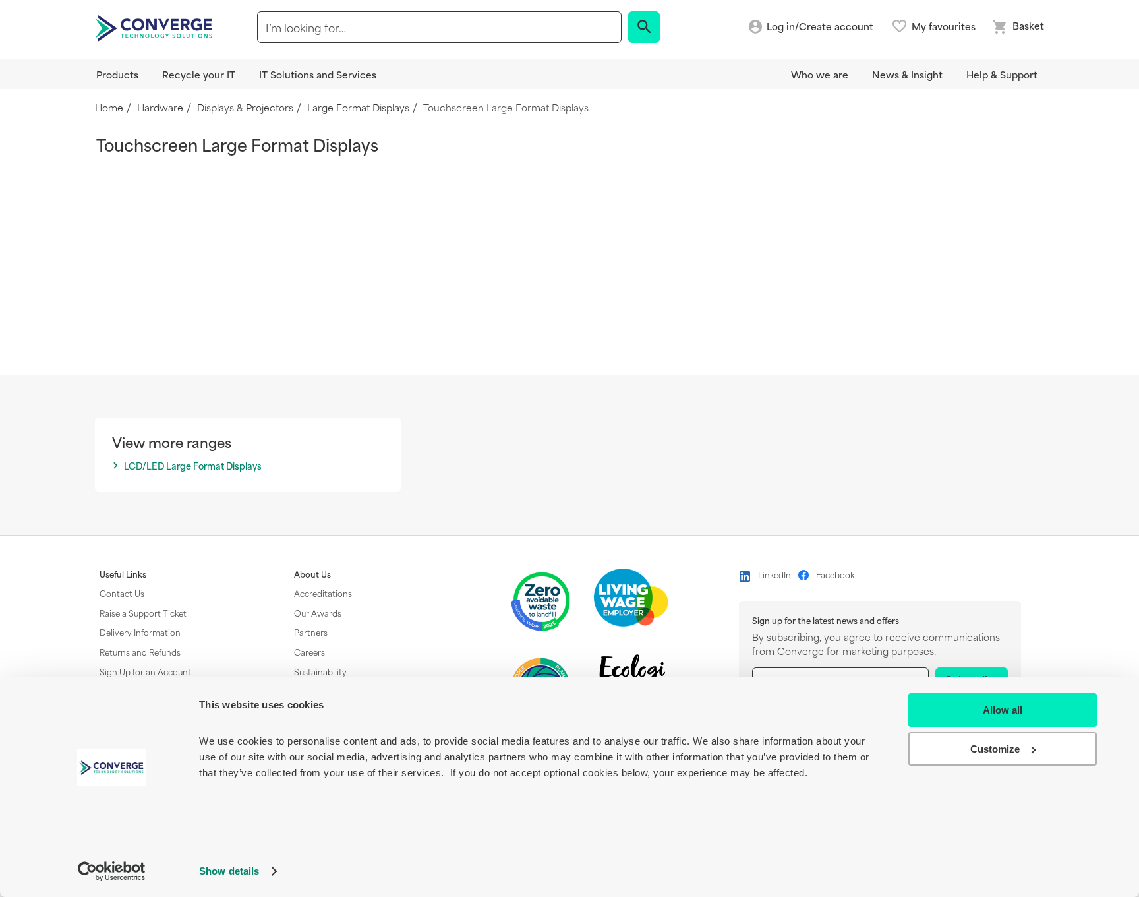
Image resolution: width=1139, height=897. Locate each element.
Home (109, 108)
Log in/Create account (820, 27)
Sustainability (320, 671)
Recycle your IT (198, 74)
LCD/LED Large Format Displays (193, 466)
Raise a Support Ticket (143, 612)
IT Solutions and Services (317, 74)
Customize (995, 749)
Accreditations (323, 593)
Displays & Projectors (245, 108)
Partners (311, 631)
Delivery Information (140, 631)
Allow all (1002, 710)
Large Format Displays (358, 108)
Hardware (160, 108)
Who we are (819, 74)
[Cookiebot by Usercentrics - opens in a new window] (111, 871)
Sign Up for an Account (145, 671)
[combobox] (439, 27)
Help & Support (1001, 74)
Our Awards (317, 612)
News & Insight (907, 74)
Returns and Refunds (140, 651)
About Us (312, 574)
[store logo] (155, 27)
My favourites (944, 26)
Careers (309, 651)
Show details (229, 871)
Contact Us (122, 593)
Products (117, 74)
